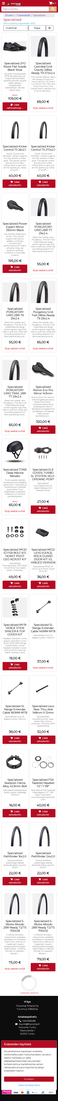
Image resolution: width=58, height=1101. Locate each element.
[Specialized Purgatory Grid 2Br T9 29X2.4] (15, 291)
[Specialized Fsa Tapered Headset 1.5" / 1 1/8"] (43, 762)
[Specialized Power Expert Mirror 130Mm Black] (15, 206)
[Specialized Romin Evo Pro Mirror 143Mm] (43, 369)
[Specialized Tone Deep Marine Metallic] (15, 452)
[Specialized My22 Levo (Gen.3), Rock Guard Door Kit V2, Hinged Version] (43, 532)
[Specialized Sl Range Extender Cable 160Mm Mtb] (15, 688)
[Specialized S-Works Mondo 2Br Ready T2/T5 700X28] (15, 903)
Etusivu (9, 15)
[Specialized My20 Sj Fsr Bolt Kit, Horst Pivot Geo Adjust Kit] (15, 532)
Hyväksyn (29, 1079)
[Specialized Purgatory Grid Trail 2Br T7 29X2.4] (15, 369)
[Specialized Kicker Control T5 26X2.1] (15, 129)
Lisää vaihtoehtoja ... (15, 106)
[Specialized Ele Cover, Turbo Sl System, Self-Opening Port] (43, 452)
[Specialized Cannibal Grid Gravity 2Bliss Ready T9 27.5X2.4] (43, 46)
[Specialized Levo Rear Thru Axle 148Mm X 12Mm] (43, 688)
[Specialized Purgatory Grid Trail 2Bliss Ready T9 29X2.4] (43, 291)
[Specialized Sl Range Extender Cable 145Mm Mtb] (43, 607)
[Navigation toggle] (3, 4)
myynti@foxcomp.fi (29, 1024)
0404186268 (29, 1021)
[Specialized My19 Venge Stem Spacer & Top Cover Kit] (15, 607)
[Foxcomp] (13, 3)
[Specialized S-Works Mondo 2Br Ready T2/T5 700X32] (43, 903)
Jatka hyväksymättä (29, 1085)
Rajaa (37, 28)
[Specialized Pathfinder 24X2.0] (43, 836)
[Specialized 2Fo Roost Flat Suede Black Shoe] (15, 46)
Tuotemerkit (23, 15)
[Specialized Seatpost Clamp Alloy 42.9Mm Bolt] (15, 762)
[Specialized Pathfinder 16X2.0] (15, 836)
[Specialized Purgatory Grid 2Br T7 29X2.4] (43, 206)
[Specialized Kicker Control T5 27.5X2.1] (43, 129)
